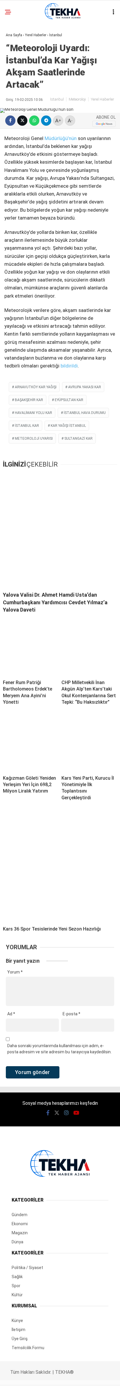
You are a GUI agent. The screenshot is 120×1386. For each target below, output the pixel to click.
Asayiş (15, 48)
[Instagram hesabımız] (57, 1376)
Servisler (19, 155)
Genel (15, 72)
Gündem (17, 60)
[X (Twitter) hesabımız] (38, 1376)
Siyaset (17, 107)
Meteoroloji (22, 131)
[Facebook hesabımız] (20, 1376)
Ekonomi (17, 84)
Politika (18, 95)
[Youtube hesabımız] (76, 1376)
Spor (14, 143)
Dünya (15, 119)
